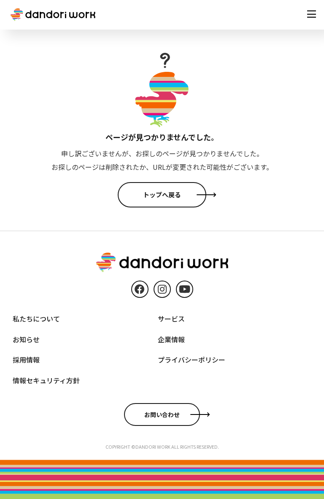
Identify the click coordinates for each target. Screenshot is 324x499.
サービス (171, 319)
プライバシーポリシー (191, 359)
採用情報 (26, 359)
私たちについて (36, 319)
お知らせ (26, 339)
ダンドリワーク (53, 14)
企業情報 (171, 339)
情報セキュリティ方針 (46, 380)
